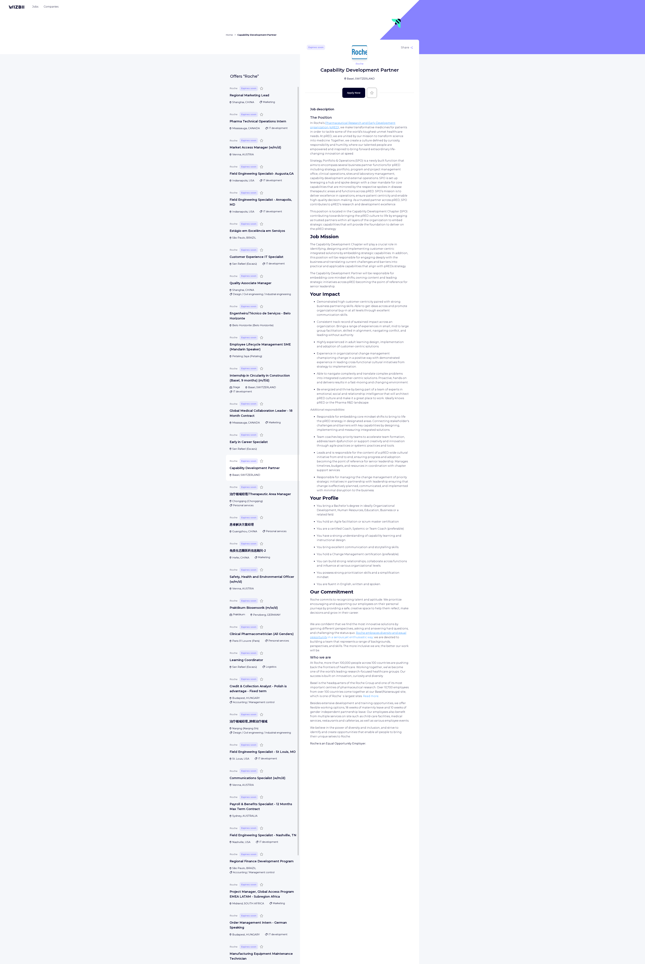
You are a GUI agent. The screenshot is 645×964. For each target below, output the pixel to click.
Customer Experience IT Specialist (256, 257)
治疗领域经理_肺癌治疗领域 (248, 721)
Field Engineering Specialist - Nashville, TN (263, 835)
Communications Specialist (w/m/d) (257, 778)
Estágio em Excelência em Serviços (257, 231)
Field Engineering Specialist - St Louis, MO (263, 752)
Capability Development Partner (255, 468)
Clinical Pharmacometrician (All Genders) (262, 634)
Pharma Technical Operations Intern (258, 121)
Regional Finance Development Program (262, 861)
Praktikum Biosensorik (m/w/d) (254, 608)
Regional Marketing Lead (249, 95)
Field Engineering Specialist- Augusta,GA (262, 174)
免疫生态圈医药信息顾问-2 (248, 550)
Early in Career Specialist (249, 442)
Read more (370, 696)
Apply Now (353, 92)
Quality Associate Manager (250, 283)
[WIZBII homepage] (16, 7)
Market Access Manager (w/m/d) (255, 147)
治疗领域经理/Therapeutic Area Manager (260, 494)
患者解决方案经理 (242, 524)
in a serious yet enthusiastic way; (350, 637)
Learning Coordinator (246, 660)
